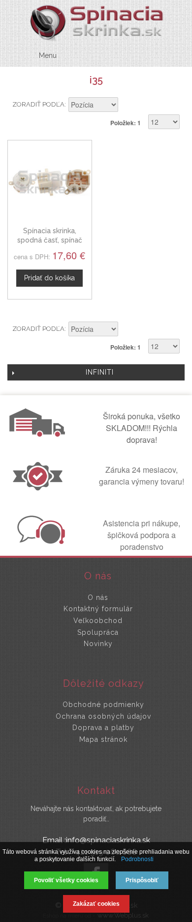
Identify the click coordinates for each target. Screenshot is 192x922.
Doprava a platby (103, 728)
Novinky (98, 644)
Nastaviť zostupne (127, 105)
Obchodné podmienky (103, 704)
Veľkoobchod (98, 620)
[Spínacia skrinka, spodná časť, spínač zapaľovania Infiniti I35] (50, 182)
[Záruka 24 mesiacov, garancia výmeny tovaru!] (40, 487)
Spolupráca (98, 632)
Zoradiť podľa (38, 104)
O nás (98, 597)
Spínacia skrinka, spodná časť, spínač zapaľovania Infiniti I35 (50, 240)
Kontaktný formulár (98, 609)
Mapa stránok (103, 739)
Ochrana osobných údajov (103, 716)
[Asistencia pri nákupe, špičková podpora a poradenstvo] (40, 541)
